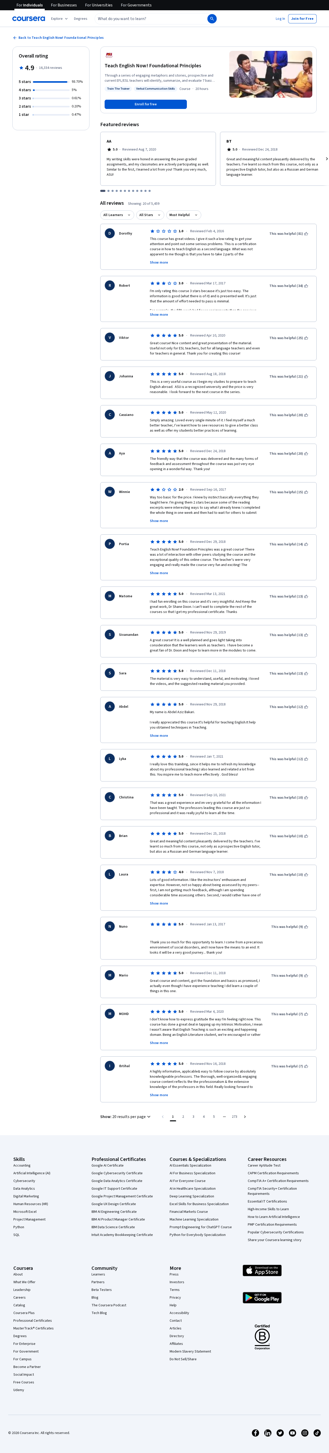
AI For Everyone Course (188, 1181)
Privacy (175, 1297)
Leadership (22, 1289)
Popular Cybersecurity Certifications (276, 1232)
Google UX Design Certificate (114, 1204)
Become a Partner (27, 1367)
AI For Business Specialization (192, 1173)
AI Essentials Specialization (190, 1165)
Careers (19, 1297)
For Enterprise (24, 1343)
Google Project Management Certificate (122, 1196)
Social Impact (23, 1374)
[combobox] (145, 19)
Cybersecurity (24, 1181)
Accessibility (179, 1313)
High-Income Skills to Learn (268, 1209)
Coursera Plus (24, 1313)
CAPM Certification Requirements (273, 1173)
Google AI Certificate (108, 1165)
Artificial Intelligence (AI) (31, 1173)
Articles (175, 1328)
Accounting (22, 1165)
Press (174, 1274)
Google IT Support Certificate (114, 1188)
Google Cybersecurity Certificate (117, 1173)
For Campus (22, 1359)
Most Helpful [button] (179, 215)
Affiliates (176, 1343)
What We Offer (24, 1282)
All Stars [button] (146, 215)
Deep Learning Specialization (192, 1196)
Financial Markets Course (189, 1211)
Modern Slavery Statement (190, 1351)
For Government (26, 1351)
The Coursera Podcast (109, 1305)
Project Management (29, 1219)
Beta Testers (102, 1289)
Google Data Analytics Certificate (117, 1181)
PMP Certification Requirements (272, 1224)
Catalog (19, 1305)
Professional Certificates (32, 1320)
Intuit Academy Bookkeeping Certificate (122, 1234)
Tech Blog (99, 1313)
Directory (177, 1336)
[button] (80, 18)
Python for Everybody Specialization (198, 1234)
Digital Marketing (26, 1196)
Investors (177, 1282)
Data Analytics (24, 1188)
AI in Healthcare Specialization (193, 1188)
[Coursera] (28, 19)
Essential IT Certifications (267, 1201)
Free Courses (23, 1382)
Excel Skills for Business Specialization (199, 1204)
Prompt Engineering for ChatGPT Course (201, 1227)
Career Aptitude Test (264, 1165)
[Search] (212, 18)
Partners (98, 1282)
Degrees (20, 1336)
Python (18, 1227)
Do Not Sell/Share (183, 1359)
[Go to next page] (245, 1116)
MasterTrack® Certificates (33, 1328)
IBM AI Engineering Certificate (114, 1211)
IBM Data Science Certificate (113, 1227)
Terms (175, 1289)
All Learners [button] (113, 215)
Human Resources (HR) (30, 1204)
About (18, 1274)
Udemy (18, 1390)
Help (173, 1305)
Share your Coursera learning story (274, 1240)
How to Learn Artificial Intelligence (274, 1216)
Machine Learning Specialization (194, 1219)
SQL (16, 1234)
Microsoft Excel (24, 1211)
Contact (176, 1320)
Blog (95, 1297)
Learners (98, 1274)
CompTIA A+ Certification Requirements (278, 1181)
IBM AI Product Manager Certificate (118, 1219)
